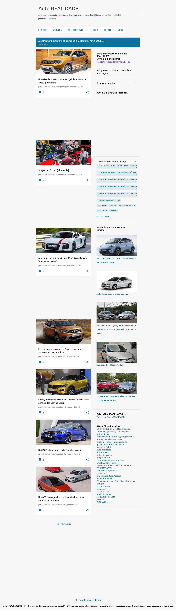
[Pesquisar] (138, 9)
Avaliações (57, 29)
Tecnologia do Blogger (90, 600)
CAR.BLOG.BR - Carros (108, 463)
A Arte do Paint (104, 447)
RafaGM (100, 499)
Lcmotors (101, 489)
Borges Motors (104, 457)
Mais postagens (64, 524)
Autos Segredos (104, 455)
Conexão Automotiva (107, 470)
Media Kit (108, 29)
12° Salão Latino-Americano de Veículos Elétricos (118, 180)
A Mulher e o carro (106, 205)
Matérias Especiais (75, 29)
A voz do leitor (126, 205)
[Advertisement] (62, 119)
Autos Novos (102, 452)
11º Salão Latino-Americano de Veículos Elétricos (118, 173)
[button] (87, 92)
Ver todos (43, 44)
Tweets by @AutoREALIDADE (110, 417)
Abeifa (113, 210)
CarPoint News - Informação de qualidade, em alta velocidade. (112, 443)
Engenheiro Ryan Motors (109, 476)
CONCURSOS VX (104, 468)
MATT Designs (104, 494)
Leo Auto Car (103, 491)
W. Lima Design (104, 502)
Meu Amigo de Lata (106, 497)
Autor (120, 29)
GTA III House (103, 486)
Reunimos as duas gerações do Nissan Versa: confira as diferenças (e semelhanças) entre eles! (116, 329)
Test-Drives (93, 29)
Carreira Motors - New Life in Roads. (114, 465)
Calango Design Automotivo (110, 460)
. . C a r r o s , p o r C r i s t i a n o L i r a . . (114, 429)
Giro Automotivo (104, 478)
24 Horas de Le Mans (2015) (109, 200)
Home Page (42, 29)
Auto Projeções (104, 450)
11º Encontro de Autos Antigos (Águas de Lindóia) (118, 166)
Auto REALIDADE (58, 8)
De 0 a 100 (101, 473)
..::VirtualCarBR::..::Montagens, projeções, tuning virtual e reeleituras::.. (116, 438)
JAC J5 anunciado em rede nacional (112, 294)
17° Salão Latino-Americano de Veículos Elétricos (118, 195)
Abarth (102, 210)
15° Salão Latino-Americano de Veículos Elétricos (118, 187)
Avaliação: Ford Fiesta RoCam (110, 365)
